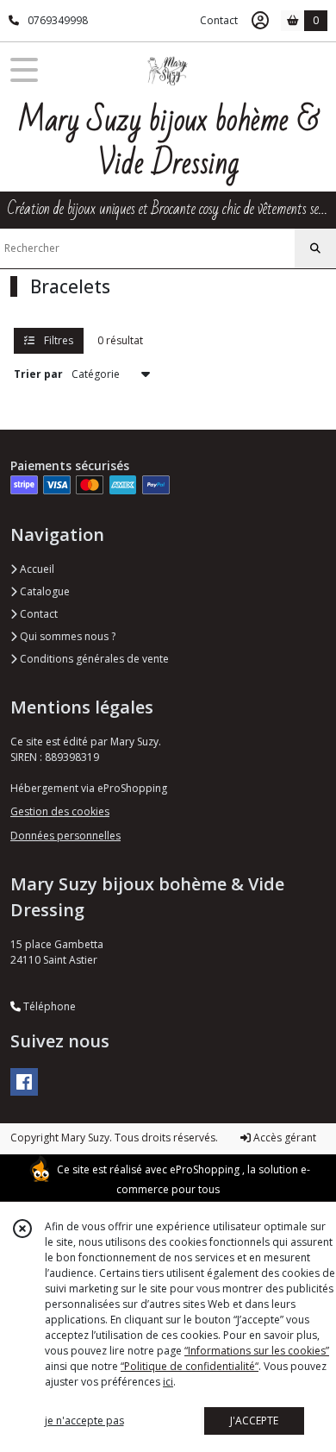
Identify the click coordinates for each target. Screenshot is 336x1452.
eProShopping (205, 1169)
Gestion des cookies (59, 811)
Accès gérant (283, 1137)
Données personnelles (65, 835)
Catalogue (43, 591)
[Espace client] (260, 20)
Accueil (35, 569)
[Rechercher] (315, 248)
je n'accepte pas (84, 1420)
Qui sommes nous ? (66, 636)
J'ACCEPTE (254, 1420)
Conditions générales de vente (93, 658)
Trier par (38, 374)
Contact (219, 20)
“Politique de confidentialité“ (189, 1366)
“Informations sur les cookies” (256, 1350)
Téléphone (48, 1006)
